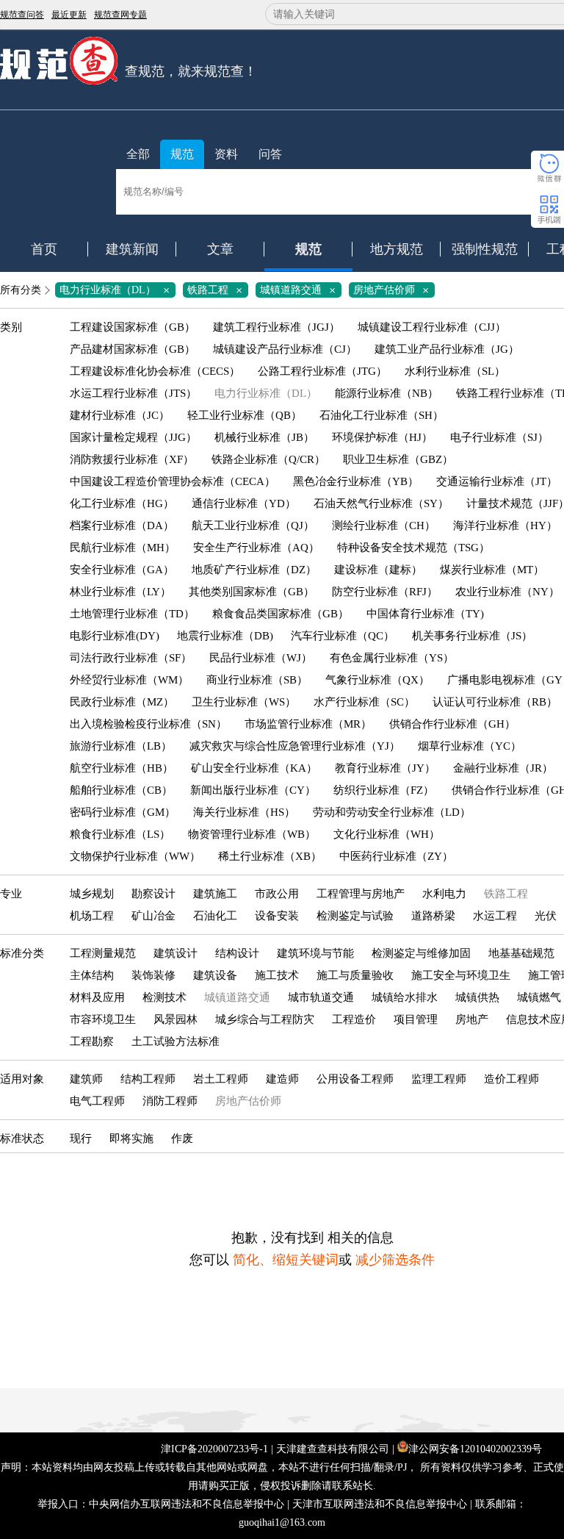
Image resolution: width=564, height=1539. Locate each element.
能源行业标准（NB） (386, 393)
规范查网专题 (120, 15)
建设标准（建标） (378, 569)
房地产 (471, 1019)
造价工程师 (511, 1079)
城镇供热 (477, 997)
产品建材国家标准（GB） (132, 349)
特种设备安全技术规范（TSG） (413, 547)
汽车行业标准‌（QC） (342, 636)
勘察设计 (153, 894)
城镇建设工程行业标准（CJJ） (432, 327)
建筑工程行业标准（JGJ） (276, 327)
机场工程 (92, 916)
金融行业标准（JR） (503, 768)
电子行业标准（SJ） (499, 437)
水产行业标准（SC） (364, 702)
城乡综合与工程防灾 (264, 1019)
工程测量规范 (103, 953)
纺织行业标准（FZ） (383, 790)
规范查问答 (22, 15)
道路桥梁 (433, 916)
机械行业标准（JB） (264, 437)
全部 (138, 154)
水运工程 (495, 916)
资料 (226, 154)
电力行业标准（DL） (117, 290)
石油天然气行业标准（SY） (381, 503)
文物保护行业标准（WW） (135, 856)
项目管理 (416, 1019)
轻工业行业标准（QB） (244, 415)
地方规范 (396, 249)
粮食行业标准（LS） (120, 834)
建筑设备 (215, 975)
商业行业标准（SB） (257, 680)
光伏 (546, 916)
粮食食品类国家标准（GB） (280, 614)
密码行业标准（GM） (123, 812)
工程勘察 (92, 1041)
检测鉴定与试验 (355, 916)
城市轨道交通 (321, 997)
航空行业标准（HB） (121, 768)
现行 (81, 1138)
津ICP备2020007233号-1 (214, 1448)
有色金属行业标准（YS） (392, 658)
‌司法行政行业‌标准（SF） (131, 658)
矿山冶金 (153, 916)
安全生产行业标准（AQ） (256, 547)
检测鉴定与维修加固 (421, 953)
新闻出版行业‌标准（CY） (253, 790)
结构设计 (237, 953)
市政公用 (277, 894)
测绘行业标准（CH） (383, 525)
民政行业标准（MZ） (122, 702)
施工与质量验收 (355, 975)
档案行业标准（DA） (122, 525)
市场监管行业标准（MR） (308, 724)
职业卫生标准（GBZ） (398, 459)
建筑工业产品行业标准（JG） (447, 349)
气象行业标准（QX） (377, 680)
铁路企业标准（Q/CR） (268, 459)
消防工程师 (170, 1101)
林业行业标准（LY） (120, 592)
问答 (270, 154)
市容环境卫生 (103, 1019)
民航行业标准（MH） (123, 547)
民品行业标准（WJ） (260, 658)
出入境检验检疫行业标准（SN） (148, 724)
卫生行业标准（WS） (244, 702)
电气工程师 (97, 1101)
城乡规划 (92, 894)
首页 (44, 249)
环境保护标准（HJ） (382, 437)
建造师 (282, 1079)
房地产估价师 (393, 290)
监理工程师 (438, 1079)
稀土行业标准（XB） (270, 856)
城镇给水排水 (405, 997)
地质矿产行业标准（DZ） (254, 569)
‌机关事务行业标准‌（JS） (472, 636)
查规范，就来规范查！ (191, 71)
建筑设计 (175, 953)
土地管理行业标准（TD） (132, 614)
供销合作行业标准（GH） (452, 724)
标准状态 (22, 1138)
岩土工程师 (220, 1079)
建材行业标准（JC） (120, 415)
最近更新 (69, 15)
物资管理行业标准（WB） (252, 834)
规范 (182, 154)
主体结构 (92, 975)
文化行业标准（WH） (386, 834)
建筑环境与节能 (315, 953)
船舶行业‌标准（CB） (121, 790)
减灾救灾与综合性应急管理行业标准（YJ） (294, 746)
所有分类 (20, 289)
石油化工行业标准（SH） (381, 415)
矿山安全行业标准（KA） (254, 768)
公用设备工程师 (355, 1079)
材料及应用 (97, 997)
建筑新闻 (132, 249)
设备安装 (277, 916)
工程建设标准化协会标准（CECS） (155, 371)
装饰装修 (153, 975)
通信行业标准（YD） (244, 503)
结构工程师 (148, 1079)
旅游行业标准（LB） (121, 746)
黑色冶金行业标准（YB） (356, 481)
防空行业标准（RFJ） (385, 592)
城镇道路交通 (300, 290)
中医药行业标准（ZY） (396, 856)
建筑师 (86, 1079)
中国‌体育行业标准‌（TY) (425, 614)
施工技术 (277, 975)
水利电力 (444, 894)
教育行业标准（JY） (385, 768)
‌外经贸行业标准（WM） (129, 680)
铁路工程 (217, 290)
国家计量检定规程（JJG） (133, 437)
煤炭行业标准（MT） (492, 569)
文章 (220, 249)
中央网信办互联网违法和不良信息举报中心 (186, 1504)
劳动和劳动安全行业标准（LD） (392, 812)
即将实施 (131, 1138)
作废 (182, 1138)
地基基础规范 (521, 953)
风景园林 (175, 1019)
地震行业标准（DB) (225, 636)
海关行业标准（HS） (244, 812)
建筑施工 (215, 894)
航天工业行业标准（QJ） (253, 525)
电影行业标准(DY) (114, 636)
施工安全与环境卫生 (460, 975)
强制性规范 (485, 249)
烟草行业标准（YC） (469, 746)
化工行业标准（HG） (122, 503)
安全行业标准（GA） (122, 569)
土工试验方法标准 (175, 1041)
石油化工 (215, 916)
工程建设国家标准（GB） (132, 327)
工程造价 (354, 1019)
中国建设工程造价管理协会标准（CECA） (172, 481)
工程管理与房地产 (361, 894)
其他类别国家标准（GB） (251, 592)
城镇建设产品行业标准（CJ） (285, 349)
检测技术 (164, 997)
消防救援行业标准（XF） (132, 459)
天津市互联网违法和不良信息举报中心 (379, 1504)
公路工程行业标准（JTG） (322, 371)
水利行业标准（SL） (455, 371)
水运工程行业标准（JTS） (133, 393)
